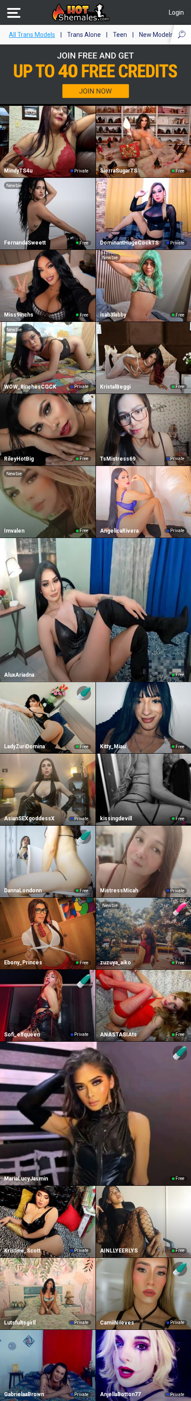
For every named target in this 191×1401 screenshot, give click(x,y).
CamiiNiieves (117, 1323)
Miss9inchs (18, 315)
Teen (120, 34)
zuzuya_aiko (115, 962)
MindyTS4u (18, 171)
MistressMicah (119, 890)
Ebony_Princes (23, 962)
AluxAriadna (19, 675)
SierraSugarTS (118, 171)
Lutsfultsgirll (20, 1323)
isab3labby (113, 315)
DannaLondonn (23, 890)
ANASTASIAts (118, 1035)
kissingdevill (116, 818)
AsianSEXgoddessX (29, 818)
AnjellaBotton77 (120, 1394)
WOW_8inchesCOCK (30, 387)
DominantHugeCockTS (129, 243)
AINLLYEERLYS (119, 1251)
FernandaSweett (25, 243)
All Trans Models (32, 34)
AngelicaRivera (119, 531)
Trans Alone (84, 34)
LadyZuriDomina (24, 746)
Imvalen (14, 531)
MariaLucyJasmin (26, 1179)
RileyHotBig (19, 459)
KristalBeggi (115, 387)
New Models (156, 34)
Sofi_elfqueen (22, 1035)
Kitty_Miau (113, 746)
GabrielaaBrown (24, 1394)
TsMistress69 (117, 459)
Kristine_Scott (22, 1251)
